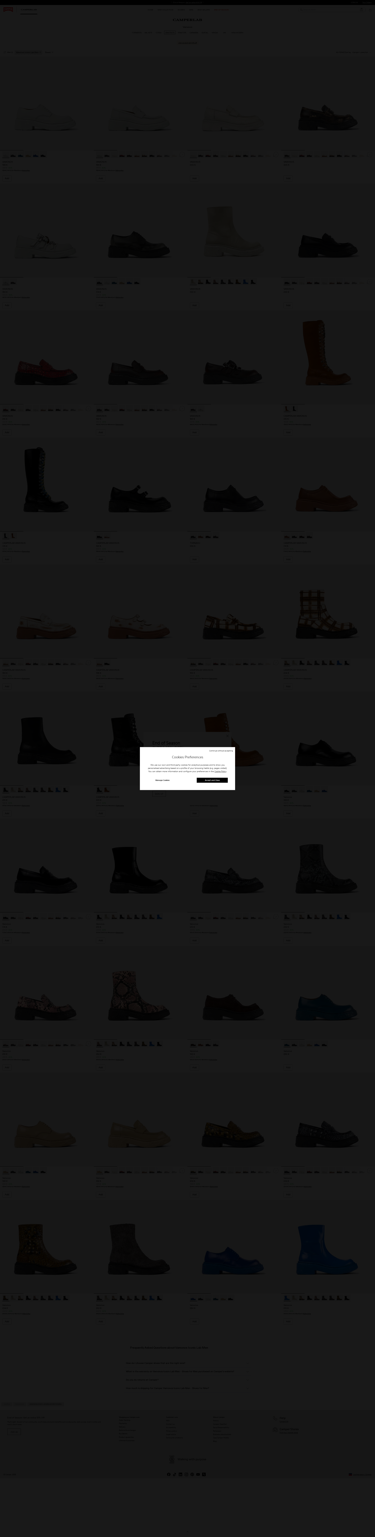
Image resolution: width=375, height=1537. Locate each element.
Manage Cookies (162, 780)
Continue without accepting (221, 750)
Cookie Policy (220, 771)
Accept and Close (212, 780)
